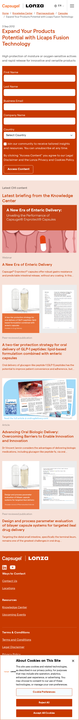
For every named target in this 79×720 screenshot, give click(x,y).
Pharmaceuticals (45, 13)
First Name (11, 72)
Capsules (63, 13)
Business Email (13, 101)
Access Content (18, 169)
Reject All (44, 702)
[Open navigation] (72, 6)
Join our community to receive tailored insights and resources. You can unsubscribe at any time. (37, 146)
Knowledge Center (22, 13)
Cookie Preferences (44, 692)
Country (9, 129)
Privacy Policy (11, 654)
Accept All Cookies (44, 713)
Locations (8, 588)
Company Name (14, 115)
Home (5, 13)
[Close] (73, 661)
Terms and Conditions (16, 640)
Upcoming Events (14, 615)
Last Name (11, 86)
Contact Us (9, 581)
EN (59, 5)
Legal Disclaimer (13, 647)
